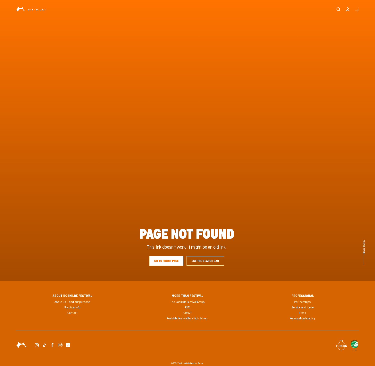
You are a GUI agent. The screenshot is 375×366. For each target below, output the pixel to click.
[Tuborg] (341, 345)
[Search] (338, 9)
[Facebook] (52, 345)
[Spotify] (60, 345)
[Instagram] (36, 345)
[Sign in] (347, 9)
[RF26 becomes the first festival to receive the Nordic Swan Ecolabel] (354, 345)
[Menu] (357, 9)
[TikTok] (44, 345)
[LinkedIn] (68, 345)
